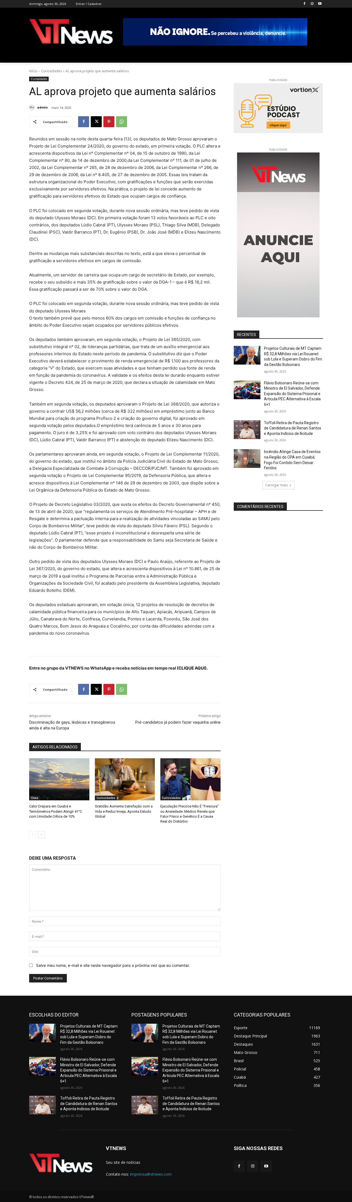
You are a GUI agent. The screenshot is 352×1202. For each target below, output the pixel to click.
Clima (34, 798)
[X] (96, 121)
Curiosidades (51, 71)
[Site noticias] (71, 32)
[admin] (32, 107)
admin (42, 107)
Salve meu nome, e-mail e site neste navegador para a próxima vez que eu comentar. (113, 965)
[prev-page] (32, 834)
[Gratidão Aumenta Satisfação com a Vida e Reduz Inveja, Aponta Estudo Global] (125, 779)
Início (33, 71)
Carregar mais (276, 485)
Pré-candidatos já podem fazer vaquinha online (178, 722)
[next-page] (41, 834)
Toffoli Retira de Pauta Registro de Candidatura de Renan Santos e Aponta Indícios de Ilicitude (292, 428)
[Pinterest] (108, 121)
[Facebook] (304, 4)
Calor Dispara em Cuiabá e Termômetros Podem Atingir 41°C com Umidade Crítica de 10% (55, 811)
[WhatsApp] (121, 121)
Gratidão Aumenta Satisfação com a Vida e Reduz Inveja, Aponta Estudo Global (124, 811)
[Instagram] (312, 4)
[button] (316, 56)
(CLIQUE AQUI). (192, 668)
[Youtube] (320, 4)
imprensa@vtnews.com (151, 1174)
